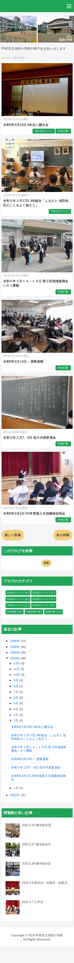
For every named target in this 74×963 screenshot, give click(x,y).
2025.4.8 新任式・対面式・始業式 (44, 882)
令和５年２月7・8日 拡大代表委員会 (29, 437)
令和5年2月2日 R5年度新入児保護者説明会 (34, 513)
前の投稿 (62, 535)
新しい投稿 (13, 535)
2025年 (15, 646)
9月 (16, 680)
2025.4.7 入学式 (32, 902)
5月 (16, 703)
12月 (17, 663)
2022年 (15, 795)
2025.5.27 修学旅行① (36, 844)
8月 (16, 686)
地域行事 (50, 611)
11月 (17, 669)
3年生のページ (15, 599)
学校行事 (63, 131)
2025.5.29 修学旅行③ (36, 825)
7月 (16, 692)
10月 (17, 674)
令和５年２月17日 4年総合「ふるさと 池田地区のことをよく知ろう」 (38, 737)
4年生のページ (59, 211)
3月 (16, 715)
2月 (16, 720)
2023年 (15, 658)
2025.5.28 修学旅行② (36, 863)
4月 (16, 709)
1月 (16, 788)
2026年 (15, 641)
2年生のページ (40, 592)
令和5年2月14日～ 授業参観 (23, 361)
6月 (16, 697)
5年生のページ (15, 605)
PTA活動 (12, 611)
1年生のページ (15, 592)
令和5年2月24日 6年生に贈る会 (26, 124)
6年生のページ (43, 131)
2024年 (15, 652)
